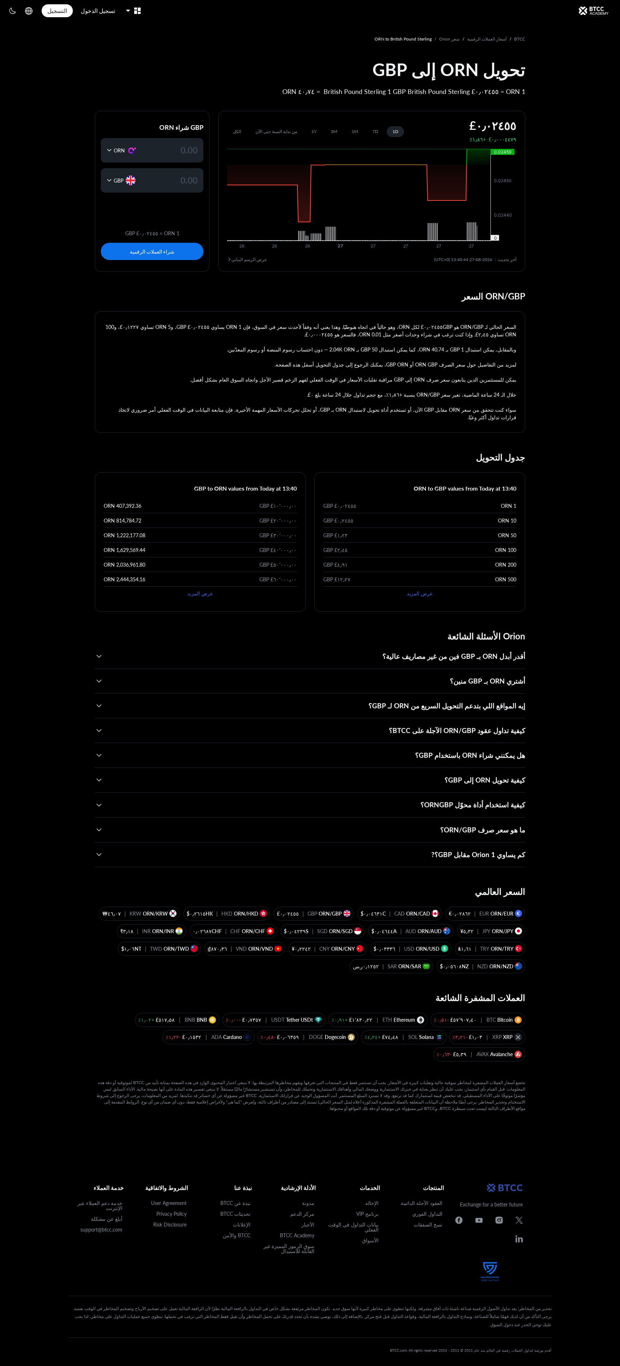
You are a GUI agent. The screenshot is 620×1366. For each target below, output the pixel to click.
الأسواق (370, 1240)
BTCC (519, 39)
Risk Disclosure (170, 1224)
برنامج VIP (367, 1214)
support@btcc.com (101, 1229)
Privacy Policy (171, 1214)
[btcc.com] (593, 10)
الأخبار (307, 1224)
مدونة (308, 1203)
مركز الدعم (302, 1214)
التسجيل (57, 10)
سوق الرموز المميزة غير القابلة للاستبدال (288, 1248)
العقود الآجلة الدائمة (421, 1203)
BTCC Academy (297, 1235)
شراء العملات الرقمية (152, 252)
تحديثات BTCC (235, 1214)
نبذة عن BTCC (235, 1203)
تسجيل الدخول (98, 10)
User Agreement (169, 1203)
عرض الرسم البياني (249, 259)
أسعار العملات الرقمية (487, 39)
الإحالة (372, 1203)
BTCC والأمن (236, 1235)
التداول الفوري (427, 1214)
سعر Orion (449, 39)
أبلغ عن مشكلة (106, 1219)
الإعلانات (241, 1224)
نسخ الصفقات (428, 1224)
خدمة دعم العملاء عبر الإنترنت (100, 1205)
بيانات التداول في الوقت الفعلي (353, 1227)
